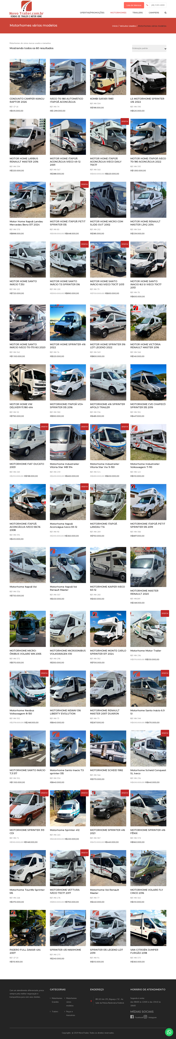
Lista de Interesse (134, 5)
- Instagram (152, 1017)
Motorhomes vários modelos (71, 1002)
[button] (169, 1032)
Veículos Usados (128, 26)
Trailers (137, 12)
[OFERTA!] (108, 136)
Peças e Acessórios (70, 1013)
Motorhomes (118, 12)
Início (115, 26)
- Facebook (138, 1017)
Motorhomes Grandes (57, 1000)
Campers (154, 12)
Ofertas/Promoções (92, 12)
